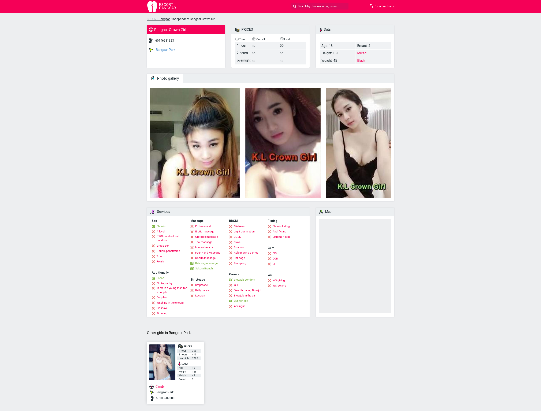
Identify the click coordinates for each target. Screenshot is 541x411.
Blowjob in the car (245, 295)
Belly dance (202, 290)
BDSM (238, 236)
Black (361, 61)
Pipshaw (162, 308)
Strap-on (239, 247)
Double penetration (168, 251)
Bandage (239, 257)
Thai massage (203, 242)
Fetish (160, 261)
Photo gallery (167, 78)
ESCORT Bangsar (158, 19)
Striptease (201, 285)
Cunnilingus (241, 300)
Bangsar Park (165, 50)
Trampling (240, 263)
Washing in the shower (170, 302)
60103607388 (165, 398)
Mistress (239, 226)
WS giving (279, 280)
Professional (203, 226)
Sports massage (205, 257)
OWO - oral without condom (168, 238)
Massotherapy (204, 247)
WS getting (279, 285)
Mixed (361, 53)
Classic (161, 226)
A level (161, 231)
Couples (162, 297)
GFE (236, 285)
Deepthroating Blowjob (248, 290)
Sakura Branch (204, 268)
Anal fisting (279, 231)
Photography (164, 283)
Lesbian (200, 295)
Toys (159, 256)
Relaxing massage (206, 263)
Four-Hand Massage (207, 252)
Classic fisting (281, 226)
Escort (160, 278)
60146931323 (164, 40)
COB (275, 258)
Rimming (162, 313)
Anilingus (239, 306)
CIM (275, 253)
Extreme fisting (282, 236)
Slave (237, 242)
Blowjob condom (244, 279)
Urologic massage (206, 236)
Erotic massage (204, 231)
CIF (274, 263)
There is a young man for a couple (172, 290)
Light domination (244, 231)
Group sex (163, 245)
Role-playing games (246, 252)
